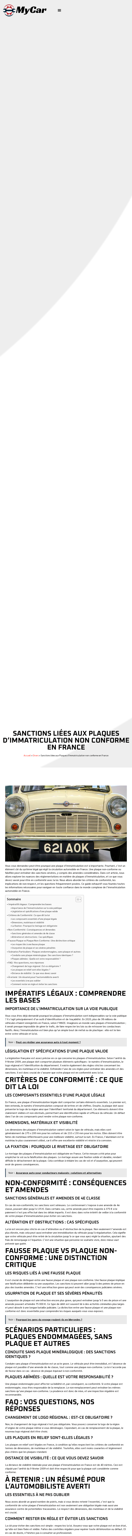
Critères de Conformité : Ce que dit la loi (29, 915)
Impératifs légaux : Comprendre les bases (30, 904)
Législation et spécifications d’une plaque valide (35, 911)
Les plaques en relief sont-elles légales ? (31, 969)
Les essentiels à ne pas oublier (26, 980)
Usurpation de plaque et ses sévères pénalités (33, 947)
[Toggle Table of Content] (76, 899)
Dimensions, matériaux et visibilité (28, 922)
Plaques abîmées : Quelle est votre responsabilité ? (36, 958)
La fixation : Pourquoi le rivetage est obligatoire (34, 925)
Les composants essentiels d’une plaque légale (34, 918)
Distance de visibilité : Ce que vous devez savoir (34, 973)
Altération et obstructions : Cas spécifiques (32, 936)
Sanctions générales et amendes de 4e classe (33, 933)
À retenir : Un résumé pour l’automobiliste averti (33, 976)
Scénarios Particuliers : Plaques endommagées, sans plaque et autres (44, 951)
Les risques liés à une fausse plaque (28, 944)
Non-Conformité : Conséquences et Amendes (31, 929)
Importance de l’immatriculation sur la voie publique (37, 908)
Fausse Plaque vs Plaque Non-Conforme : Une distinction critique (41, 940)
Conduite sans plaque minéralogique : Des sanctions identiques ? (42, 955)
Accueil (27, 755)
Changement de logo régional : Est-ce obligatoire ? (36, 966)
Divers (36, 755)
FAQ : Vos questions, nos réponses (26, 962)
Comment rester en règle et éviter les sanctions (34, 984)
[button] (59, 10)
